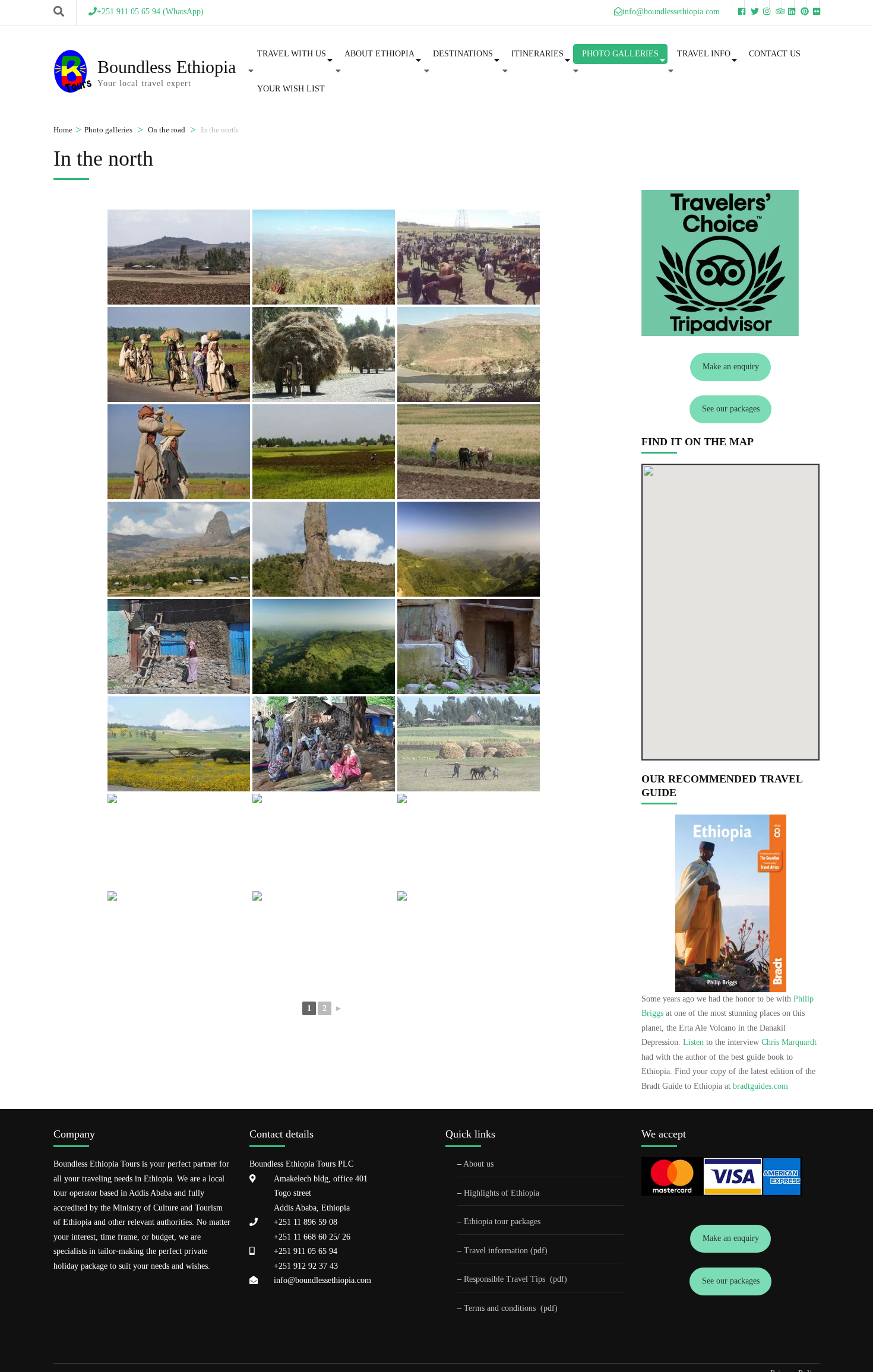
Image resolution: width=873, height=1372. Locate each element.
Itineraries (537, 53)
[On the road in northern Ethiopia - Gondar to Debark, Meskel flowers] (178, 743)
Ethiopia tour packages (502, 1221)
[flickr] (813, 4)
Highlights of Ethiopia (501, 1193)
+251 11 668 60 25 (305, 1236)
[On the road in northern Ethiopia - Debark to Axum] (323, 646)
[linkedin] (788, 4)
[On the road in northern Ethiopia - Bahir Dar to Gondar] (323, 451)
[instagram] (763, 4)
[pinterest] (800, 4)
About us (478, 1163)
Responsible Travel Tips (504, 1279)
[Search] (58, 12)
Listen (693, 1042)
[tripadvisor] (776, 4)
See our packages (731, 408)
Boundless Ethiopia (166, 67)
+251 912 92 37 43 (306, 1266)
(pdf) (558, 1279)
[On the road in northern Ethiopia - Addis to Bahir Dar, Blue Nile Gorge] (323, 257)
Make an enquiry (731, 366)
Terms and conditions (501, 1308)
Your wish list (291, 88)
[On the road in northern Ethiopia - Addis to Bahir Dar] (178, 257)
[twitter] (751, 4)
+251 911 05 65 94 (305, 1251)
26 (345, 1236)
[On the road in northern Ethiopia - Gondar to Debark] (468, 549)
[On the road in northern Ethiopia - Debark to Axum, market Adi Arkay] (323, 743)
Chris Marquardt (789, 1042)
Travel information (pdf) (506, 1250)
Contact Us (775, 53)
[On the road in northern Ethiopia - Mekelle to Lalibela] (468, 841)
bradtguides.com (760, 1086)
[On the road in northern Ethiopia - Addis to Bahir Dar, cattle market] (468, 257)
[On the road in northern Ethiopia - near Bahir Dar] (323, 354)
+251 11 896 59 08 (305, 1222)
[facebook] (738, 4)
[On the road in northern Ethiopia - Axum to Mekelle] (323, 841)
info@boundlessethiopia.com (322, 1280)
